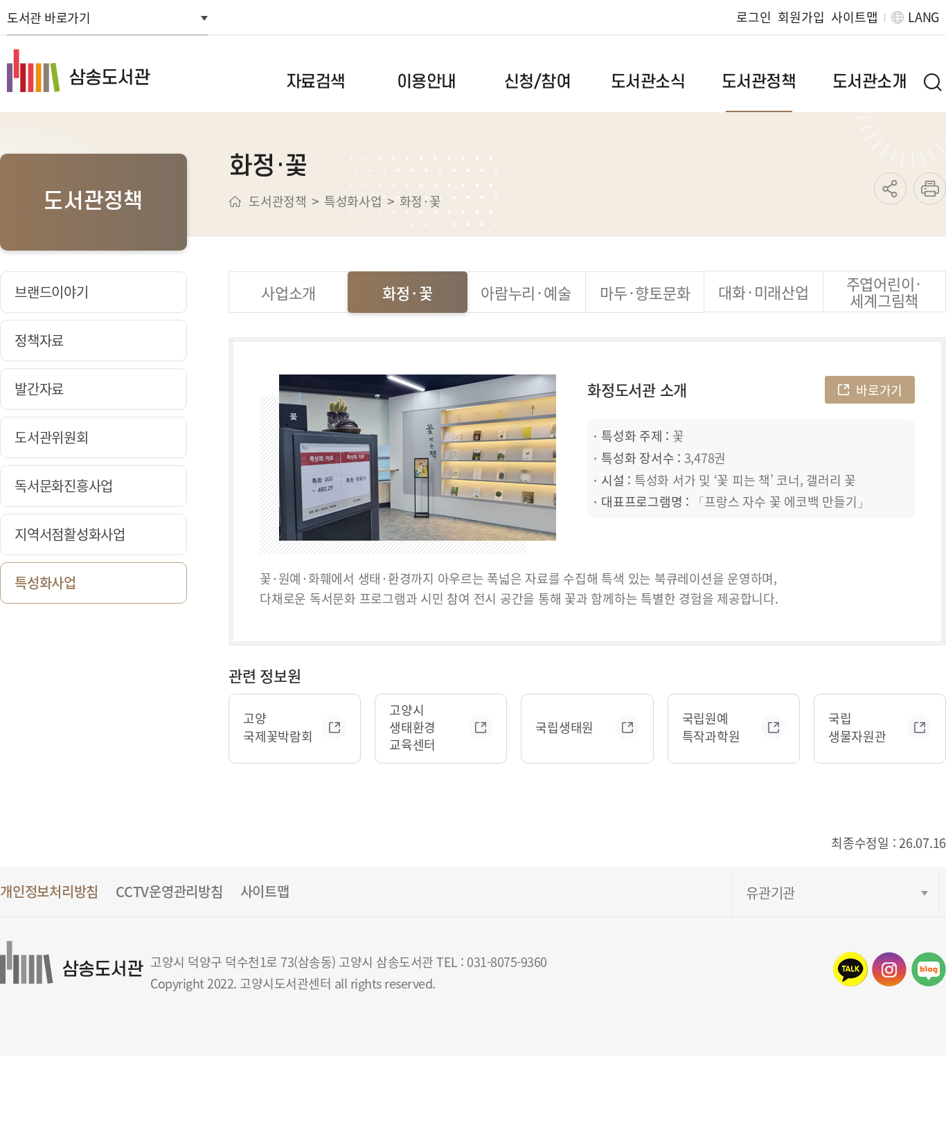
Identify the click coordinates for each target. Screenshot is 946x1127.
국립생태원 (564, 727)
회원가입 (801, 17)
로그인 (753, 17)
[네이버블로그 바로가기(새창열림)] (928, 969)
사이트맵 (854, 17)
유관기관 (770, 893)
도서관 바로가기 (48, 17)
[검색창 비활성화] (932, 82)
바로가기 (879, 390)
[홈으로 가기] (235, 201)
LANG (923, 17)
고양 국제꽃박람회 (278, 727)
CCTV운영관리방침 (169, 891)
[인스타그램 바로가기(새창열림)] (889, 969)
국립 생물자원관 (857, 727)
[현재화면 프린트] (929, 188)
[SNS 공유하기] (890, 188)
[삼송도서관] (104, 70)
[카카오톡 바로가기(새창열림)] (850, 969)
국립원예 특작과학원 (711, 727)
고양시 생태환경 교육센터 (412, 727)
